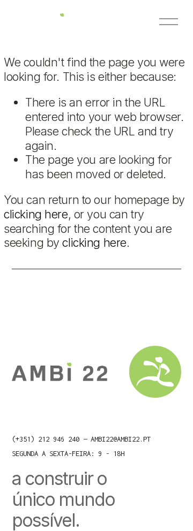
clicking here (36, 214)
